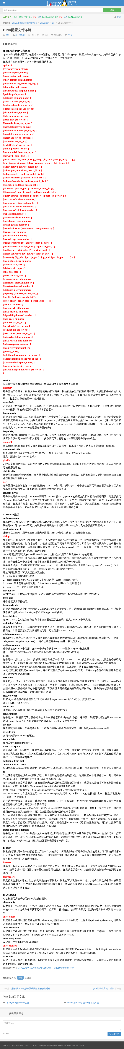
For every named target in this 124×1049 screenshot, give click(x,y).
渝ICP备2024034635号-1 (73, 1045)
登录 (119, 17)
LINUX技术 (44, 22)
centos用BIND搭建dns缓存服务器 (83, 1002)
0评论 (70, 34)
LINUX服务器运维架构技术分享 (62, 3)
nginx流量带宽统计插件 (103, 988)
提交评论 (115, 1034)
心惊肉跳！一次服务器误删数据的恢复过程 (30, 988)
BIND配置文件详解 (17, 29)
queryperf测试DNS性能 (18, 1002)
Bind (53, 22)
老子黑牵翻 (19, 34)
